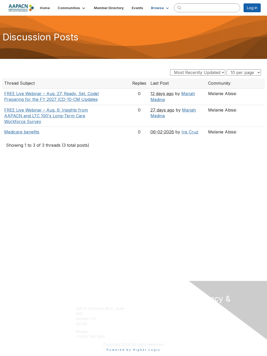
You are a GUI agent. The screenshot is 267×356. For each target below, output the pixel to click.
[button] (72, 8)
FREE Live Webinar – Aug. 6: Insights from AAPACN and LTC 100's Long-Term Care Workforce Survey (46, 115)
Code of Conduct (211, 323)
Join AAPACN (147, 308)
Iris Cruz (189, 131)
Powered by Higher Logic (134, 350)
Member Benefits (150, 313)
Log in (252, 7)
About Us (203, 318)
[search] (179, 7)
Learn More (145, 318)
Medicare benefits (21, 131)
